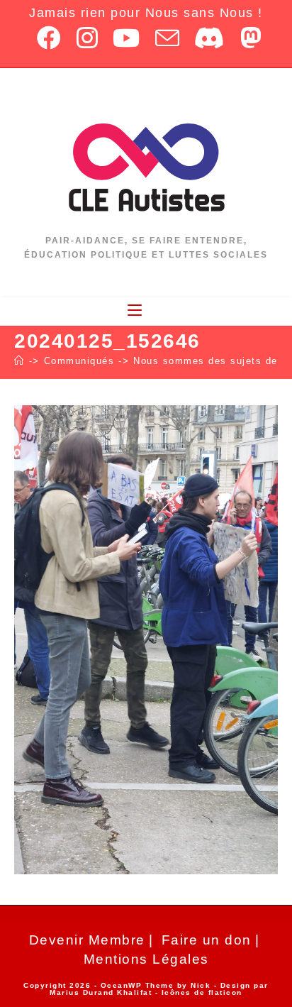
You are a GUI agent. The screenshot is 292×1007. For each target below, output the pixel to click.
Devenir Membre (87, 939)
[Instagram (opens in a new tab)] (87, 38)
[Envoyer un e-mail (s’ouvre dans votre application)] (168, 38)
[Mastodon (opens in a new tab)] (248, 38)
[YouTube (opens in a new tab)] (127, 38)
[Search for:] (154, 311)
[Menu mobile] (136, 311)
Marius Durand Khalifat (102, 992)
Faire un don (207, 939)
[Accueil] (19, 361)
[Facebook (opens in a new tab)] (49, 38)
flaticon (225, 992)
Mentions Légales (146, 959)
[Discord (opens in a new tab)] (210, 38)
